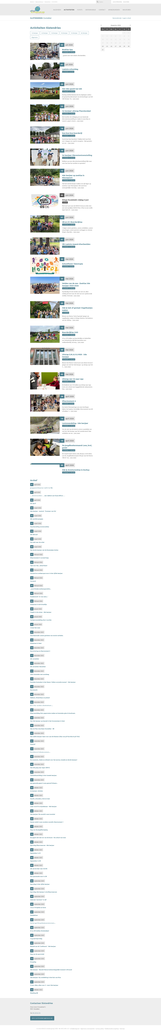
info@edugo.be (74, 1028)
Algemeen (35, 37)
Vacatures (126, 2)
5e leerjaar (74, 33)
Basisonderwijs (39, 2)
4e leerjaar (64, 33)
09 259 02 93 (36, 1013)
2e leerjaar (44, 33)
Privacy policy (100, 1028)
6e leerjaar (84, 33)
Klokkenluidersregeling (112, 1028)
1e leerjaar (35, 33)
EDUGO (32, 2)
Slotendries (47, 2)
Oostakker (41, 18)
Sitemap (122, 1028)
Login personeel (117, 2)
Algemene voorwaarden (88, 1028)
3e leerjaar (54, 33)
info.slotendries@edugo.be (42, 1018)
